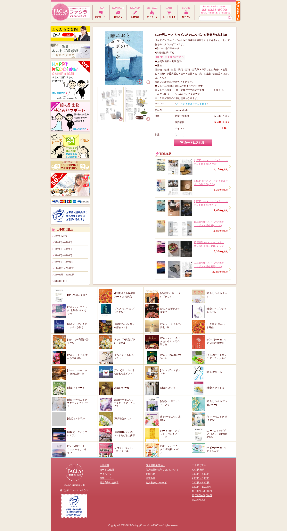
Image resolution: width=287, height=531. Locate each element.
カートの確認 (107, 469)
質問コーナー (107, 478)
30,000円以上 (61, 281)
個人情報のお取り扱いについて (162, 469)
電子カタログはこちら (172, 57)
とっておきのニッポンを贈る (191, 104)
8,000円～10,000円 (63, 261)
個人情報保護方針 (155, 465)
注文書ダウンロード (156, 482)
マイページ (105, 474)
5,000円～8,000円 (63, 255)
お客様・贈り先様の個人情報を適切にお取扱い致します (76, 216)
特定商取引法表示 (109, 482)
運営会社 (150, 478)
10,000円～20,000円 (64, 268)
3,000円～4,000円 (63, 242)
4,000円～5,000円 (63, 249)
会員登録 (104, 465)
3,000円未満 (60, 235)
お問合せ (150, 474)
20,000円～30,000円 (64, 274)
